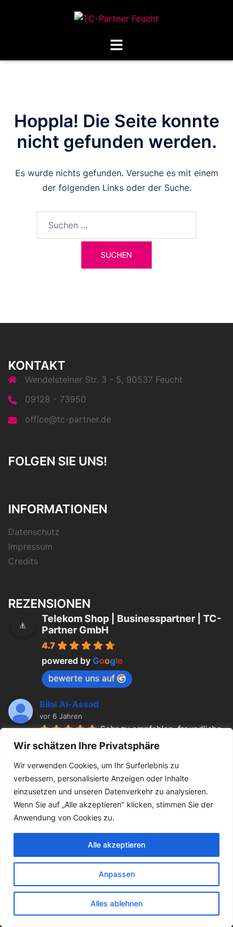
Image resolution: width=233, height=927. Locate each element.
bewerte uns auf (81, 678)
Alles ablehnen (116, 903)
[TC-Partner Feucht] (116, 18)
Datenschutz (34, 531)
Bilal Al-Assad (69, 704)
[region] (116, 827)
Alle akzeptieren (116, 844)
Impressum (30, 546)
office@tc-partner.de (68, 419)
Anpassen (117, 874)
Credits (23, 561)
